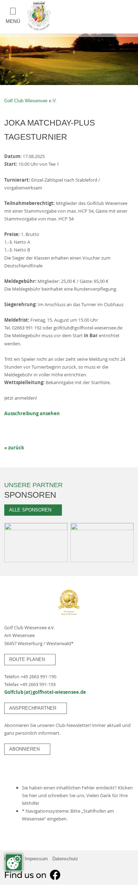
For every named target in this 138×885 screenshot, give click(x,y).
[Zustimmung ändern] (13, 862)
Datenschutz (65, 858)
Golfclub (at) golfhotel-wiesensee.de (45, 692)
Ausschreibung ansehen (32, 413)
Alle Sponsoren (33, 510)
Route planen (30, 659)
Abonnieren (27, 749)
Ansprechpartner (35, 708)
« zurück (14, 447)
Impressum (36, 858)
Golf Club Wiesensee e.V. (30, 100)
